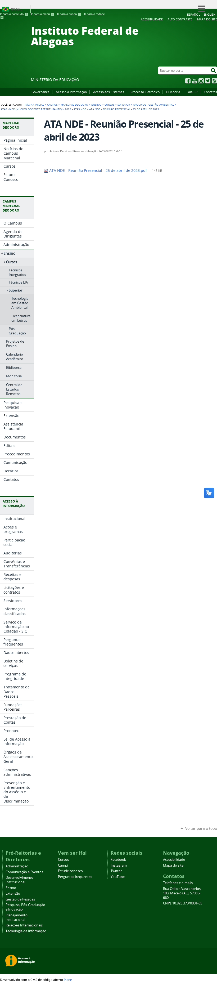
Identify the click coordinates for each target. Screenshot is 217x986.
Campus (52, 104)
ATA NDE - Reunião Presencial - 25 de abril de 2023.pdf (98, 170)
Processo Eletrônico (145, 92)
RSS (214, 80)
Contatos (210, 92)
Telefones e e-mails (178, 883)
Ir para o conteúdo (13, 14)
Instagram (201, 80)
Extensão (13, 893)
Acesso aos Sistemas (108, 92)
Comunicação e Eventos (24, 872)
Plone (68, 980)
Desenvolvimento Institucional (19, 879)
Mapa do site (173, 865)
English (209, 14)
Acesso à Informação (71, 92)
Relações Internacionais (24, 925)
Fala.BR (192, 92)
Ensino (96, 104)
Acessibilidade (174, 859)
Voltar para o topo (201, 828)
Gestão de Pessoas (20, 899)
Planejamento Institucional (17, 917)
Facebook (188, 80)
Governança (40, 92)
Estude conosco (70, 871)
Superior (123, 104)
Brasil (16, 9)
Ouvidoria (173, 92)
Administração (17, 866)
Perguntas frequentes (75, 877)
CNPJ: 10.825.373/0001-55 (182, 903)
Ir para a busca (68, 14)
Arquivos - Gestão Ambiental (153, 104)
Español (193, 14)
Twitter (207, 80)
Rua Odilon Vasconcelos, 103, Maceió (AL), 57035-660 (182, 893)
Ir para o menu (42, 14)
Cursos (109, 104)
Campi (63, 865)
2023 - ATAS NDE (75, 109)
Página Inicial (34, 104)
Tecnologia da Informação (26, 931)
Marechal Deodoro (74, 104)
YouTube (194, 80)
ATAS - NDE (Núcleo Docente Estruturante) (31, 109)
